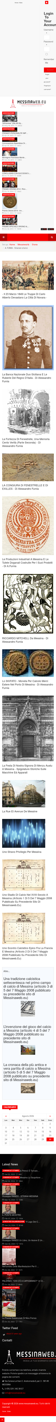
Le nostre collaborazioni (13, 1221)
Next (52, 229)
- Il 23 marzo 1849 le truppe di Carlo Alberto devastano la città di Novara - (24, 295)
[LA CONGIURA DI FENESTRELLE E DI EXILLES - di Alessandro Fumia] (28, 467)
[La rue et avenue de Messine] (28, 793)
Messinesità (23, 244)
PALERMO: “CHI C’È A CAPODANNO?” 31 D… (23, 1280)
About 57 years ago (14, 1334)
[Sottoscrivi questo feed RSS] (51, 258)
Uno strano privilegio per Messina (21, 852)
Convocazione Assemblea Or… (14, 143)
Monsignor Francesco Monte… (14, 157)
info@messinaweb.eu (15, 1393)
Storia (34, 244)
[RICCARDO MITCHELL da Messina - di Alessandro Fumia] (28, 604)
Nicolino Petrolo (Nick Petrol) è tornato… (21, 1170)
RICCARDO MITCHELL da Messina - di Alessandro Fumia (25, 639)
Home (16, 2)
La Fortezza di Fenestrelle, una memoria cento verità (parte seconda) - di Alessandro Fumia (26, 442)
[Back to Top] (2, 1420)
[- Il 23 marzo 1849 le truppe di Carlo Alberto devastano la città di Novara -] (28, 275)
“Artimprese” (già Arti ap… (12, 123)
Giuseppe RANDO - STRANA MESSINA (20, 1196)
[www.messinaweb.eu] (28, 103)
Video (20, 2)
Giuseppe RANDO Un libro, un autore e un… (23, 1240)
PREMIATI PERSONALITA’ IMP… (15, 133)
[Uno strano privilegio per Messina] (28, 833)
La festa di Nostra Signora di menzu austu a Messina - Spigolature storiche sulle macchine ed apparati (27, 768)
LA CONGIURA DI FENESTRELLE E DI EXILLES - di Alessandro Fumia (25, 486)
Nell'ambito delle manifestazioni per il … (20, 1266)
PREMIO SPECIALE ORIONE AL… (15, 226)
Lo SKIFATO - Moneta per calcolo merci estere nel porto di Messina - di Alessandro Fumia (27, 684)
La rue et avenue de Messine (19, 811)
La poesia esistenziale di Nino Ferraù (19, 1318)
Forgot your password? (47, 78)
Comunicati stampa (11, 1170)
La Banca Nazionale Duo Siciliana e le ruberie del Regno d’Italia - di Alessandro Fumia (26, 377)
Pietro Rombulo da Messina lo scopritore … (22, 1177)
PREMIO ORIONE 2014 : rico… (14, 189)
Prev (45, 229)
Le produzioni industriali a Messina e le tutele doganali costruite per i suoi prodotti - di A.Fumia (27, 562)
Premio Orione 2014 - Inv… (12, 210)
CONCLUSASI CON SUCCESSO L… (16, 173)
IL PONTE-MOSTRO (11, 1214)
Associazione (8, 113)
